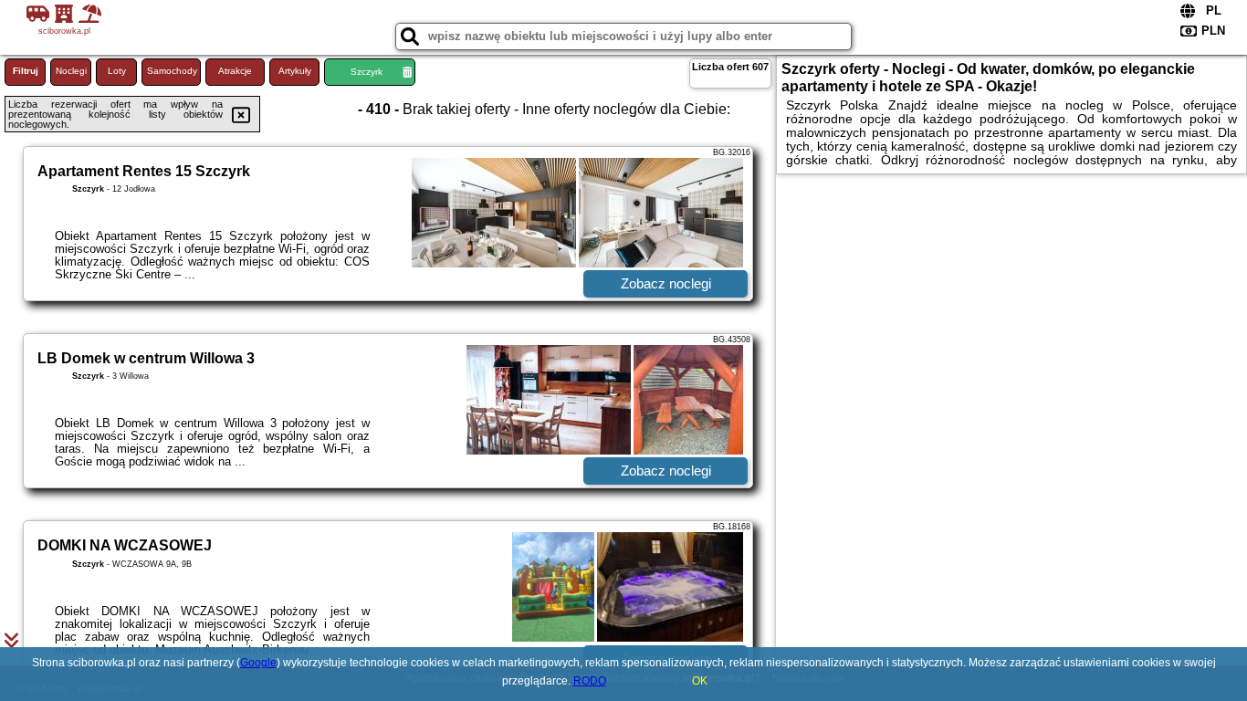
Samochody (172, 71)
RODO (589, 681)
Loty (117, 71)
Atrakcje (235, 71)
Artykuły (294, 71)
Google (258, 662)
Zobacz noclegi (666, 283)
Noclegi (71, 71)
